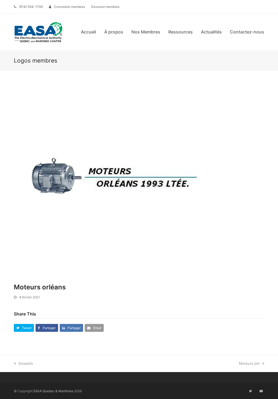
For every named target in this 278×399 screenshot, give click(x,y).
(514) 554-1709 (31, 7)
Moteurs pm (249, 363)
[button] (24, 328)
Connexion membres (69, 7)
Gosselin (25, 363)
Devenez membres (105, 7)
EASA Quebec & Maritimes (53, 391)
